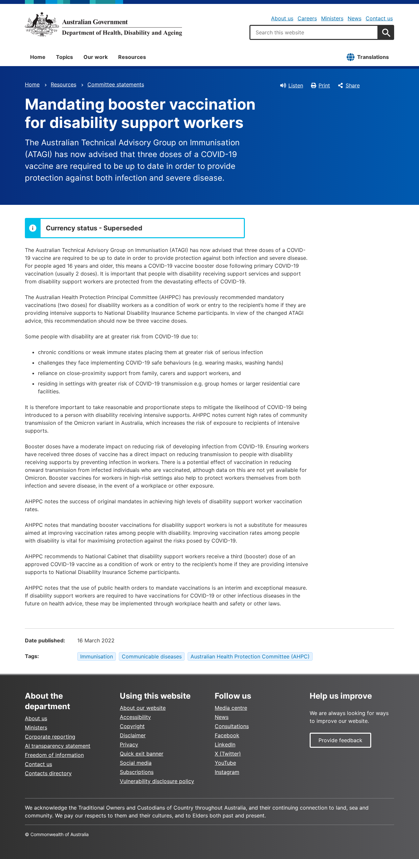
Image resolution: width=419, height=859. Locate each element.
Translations (373, 57)
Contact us (379, 18)
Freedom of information (54, 755)
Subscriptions (137, 772)
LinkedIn (225, 744)
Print (324, 85)
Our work (95, 57)
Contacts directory (48, 773)
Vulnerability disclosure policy (157, 781)
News (354, 18)
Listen (295, 85)
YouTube (225, 763)
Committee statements (115, 84)
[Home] (103, 24)
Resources (132, 57)
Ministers (332, 18)
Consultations (232, 726)
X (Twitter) (228, 753)
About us (282, 18)
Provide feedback (340, 740)
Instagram (227, 772)
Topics (64, 57)
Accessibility (135, 717)
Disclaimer (133, 735)
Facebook (227, 735)
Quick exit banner (141, 753)
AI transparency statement (57, 746)
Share (353, 85)
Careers (307, 18)
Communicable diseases (152, 656)
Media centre (231, 708)
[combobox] (313, 32)
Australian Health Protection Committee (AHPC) (250, 656)
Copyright (132, 726)
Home (38, 57)
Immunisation (96, 656)
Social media (136, 763)
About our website (143, 708)
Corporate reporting (50, 736)
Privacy (129, 744)
